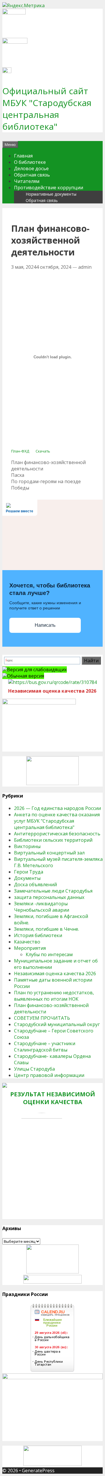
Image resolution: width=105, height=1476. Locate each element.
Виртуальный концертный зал (49, 853)
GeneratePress (38, 1470)
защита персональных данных (49, 897)
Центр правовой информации (49, 1075)
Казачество (27, 942)
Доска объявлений (35, 884)
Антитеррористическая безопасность (57, 833)
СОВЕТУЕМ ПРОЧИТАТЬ (42, 1018)
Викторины (27, 846)
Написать (45, 625)
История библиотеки (38, 935)
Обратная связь (32, 175)
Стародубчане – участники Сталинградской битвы (44, 1046)
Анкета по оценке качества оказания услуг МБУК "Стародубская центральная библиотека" (57, 820)
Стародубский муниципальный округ (57, 1024)
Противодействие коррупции (48, 187)
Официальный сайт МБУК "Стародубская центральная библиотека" (47, 108)
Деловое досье (31, 168)
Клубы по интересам (49, 954)
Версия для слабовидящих (37, 669)
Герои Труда (28, 872)
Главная (23, 156)
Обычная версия (25, 676)
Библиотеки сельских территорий (53, 840)
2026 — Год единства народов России (57, 808)
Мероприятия (30, 948)
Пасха (17, 475)
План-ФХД (20, 451)
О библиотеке (30, 162)
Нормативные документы (51, 194)
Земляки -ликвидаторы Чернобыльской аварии (41, 906)
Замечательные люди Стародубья (53, 891)
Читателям (26, 181)
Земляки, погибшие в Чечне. (46, 929)
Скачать (43, 451)
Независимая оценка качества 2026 (55, 973)
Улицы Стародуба (34, 1069)
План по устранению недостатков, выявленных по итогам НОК (54, 995)
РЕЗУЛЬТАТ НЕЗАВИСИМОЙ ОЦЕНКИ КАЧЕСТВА (52, 1098)
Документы (27, 878)
